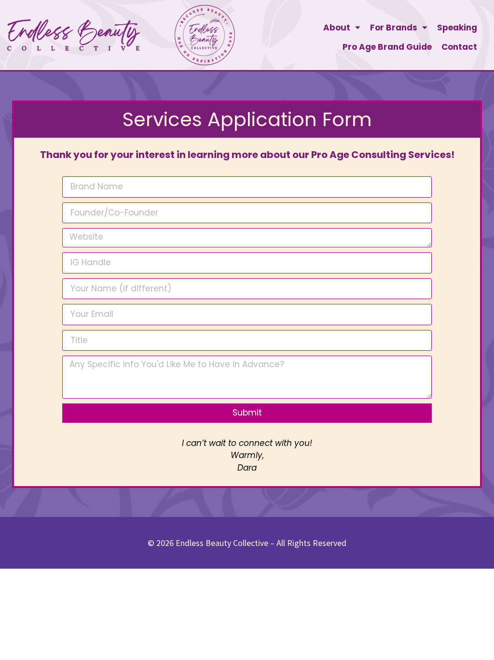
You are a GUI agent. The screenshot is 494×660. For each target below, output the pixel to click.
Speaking (457, 27)
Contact (459, 47)
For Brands (393, 27)
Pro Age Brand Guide (387, 47)
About (336, 27)
